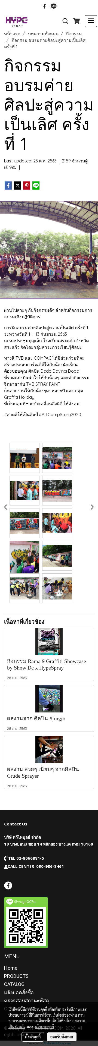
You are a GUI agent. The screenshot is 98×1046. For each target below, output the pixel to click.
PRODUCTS (16, 976)
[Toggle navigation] (91, 21)
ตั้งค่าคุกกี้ (33, 1036)
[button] (63, 21)
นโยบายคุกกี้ (44, 1026)
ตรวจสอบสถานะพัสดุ (26, 1000)
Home (10, 968)
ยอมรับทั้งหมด (61, 1036)
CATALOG (14, 984)
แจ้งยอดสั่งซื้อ (19, 992)
